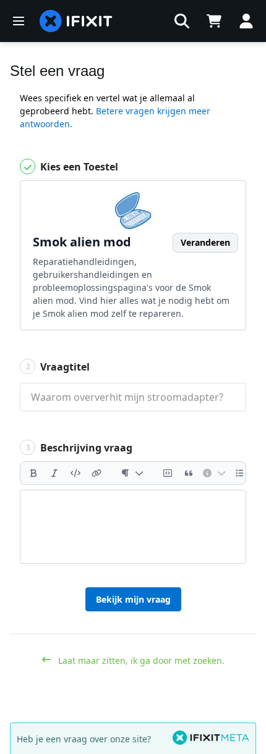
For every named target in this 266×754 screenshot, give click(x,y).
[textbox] (133, 527)
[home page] (76, 21)
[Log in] (246, 21)
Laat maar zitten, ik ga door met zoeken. (140, 660)
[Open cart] (214, 21)
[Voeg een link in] (96, 473)
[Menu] (18, 21)
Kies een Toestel (78, 167)
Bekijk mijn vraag (133, 599)
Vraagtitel (58, 367)
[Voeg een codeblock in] (168, 473)
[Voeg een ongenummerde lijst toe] (240, 473)
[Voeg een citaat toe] (189, 473)
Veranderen (205, 242)
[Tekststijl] (132, 473)
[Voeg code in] (75, 473)
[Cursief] (54, 473)
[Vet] (33, 473)
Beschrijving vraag (79, 447)
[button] (181, 21)
